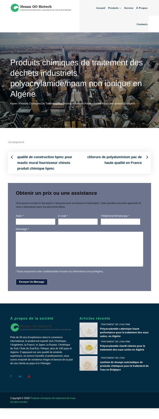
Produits (113, 8)
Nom (20, 215)
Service (128, 8)
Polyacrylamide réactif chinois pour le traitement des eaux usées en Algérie (122, 348)
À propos (142, 8)
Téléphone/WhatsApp (115, 215)
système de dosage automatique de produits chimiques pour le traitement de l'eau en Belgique (124, 366)
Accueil (100, 8)
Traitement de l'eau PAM (115, 324)
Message (22, 229)
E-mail (63, 215)
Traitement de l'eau (113, 358)
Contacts (142, 24)
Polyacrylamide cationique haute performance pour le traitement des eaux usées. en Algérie (124, 332)
